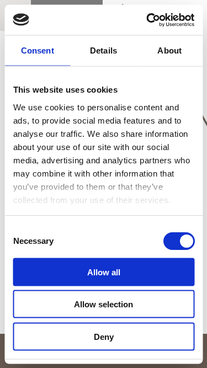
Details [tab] (103, 50)
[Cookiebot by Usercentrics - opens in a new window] (147, 20)
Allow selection (103, 304)
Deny (104, 336)
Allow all (103, 271)
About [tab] (169, 50)
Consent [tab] (37, 50)
